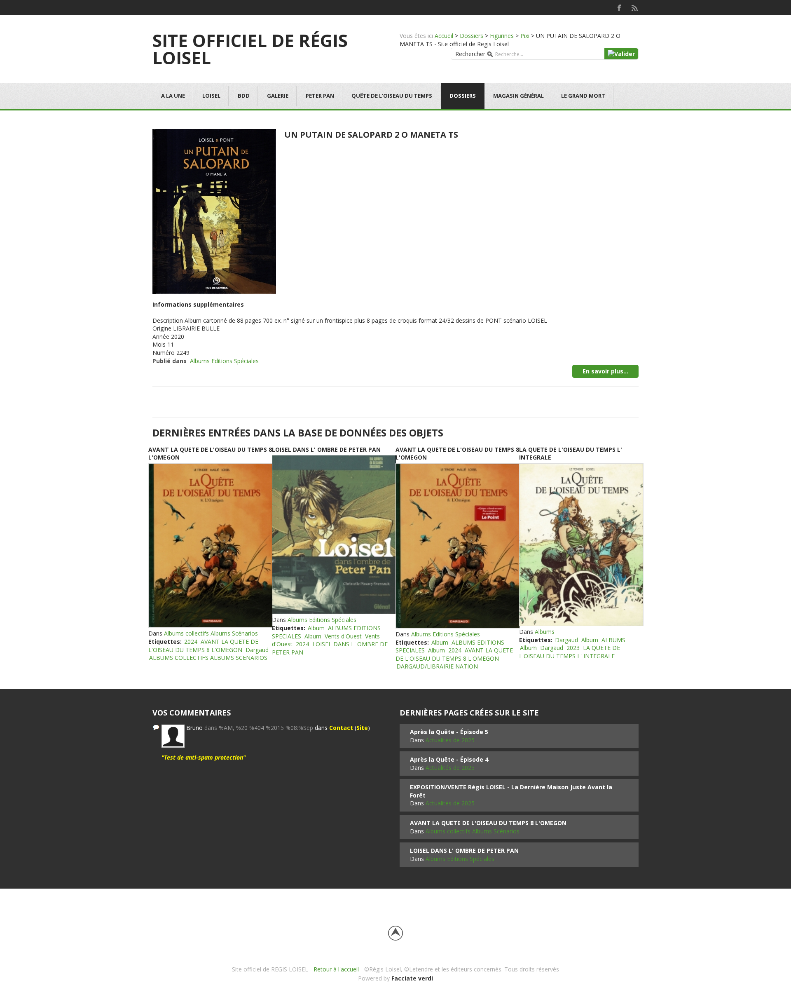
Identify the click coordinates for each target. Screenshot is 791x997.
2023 (573, 648)
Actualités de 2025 (450, 740)
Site (362, 728)
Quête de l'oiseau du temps (391, 95)
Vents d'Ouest (343, 636)
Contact (341, 728)
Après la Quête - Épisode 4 (449, 759)
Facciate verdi (412, 978)
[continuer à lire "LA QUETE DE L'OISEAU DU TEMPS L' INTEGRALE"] (581, 544)
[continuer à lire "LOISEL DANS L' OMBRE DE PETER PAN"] (334, 534)
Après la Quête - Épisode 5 (449, 732)
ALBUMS (613, 640)
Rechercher (470, 54)
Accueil (444, 36)
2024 (190, 641)
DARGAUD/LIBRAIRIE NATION (437, 666)
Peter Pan (320, 95)
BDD (244, 95)
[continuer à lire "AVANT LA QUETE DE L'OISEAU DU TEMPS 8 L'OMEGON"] (210, 545)
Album (316, 628)
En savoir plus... (605, 371)
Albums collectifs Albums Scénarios (211, 633)
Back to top (395, 933)
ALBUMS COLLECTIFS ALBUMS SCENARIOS (208, 658)
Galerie (277, 95)
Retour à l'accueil (336, 969)
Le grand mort (583, 95)
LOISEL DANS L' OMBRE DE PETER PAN (326, 449)
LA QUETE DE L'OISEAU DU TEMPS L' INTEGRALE (569, 652)
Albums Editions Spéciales (224, 361)
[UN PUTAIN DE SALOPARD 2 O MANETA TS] (214, 210)
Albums (545, 632)
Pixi (524, 36)
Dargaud (257, 650)
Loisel (211, 95)
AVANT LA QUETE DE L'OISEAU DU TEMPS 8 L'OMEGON (203, 646)
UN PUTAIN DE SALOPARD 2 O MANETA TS (371, 134)
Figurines (502, 36)
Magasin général (518, 95)
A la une (173, 95)
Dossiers (471, 36)
